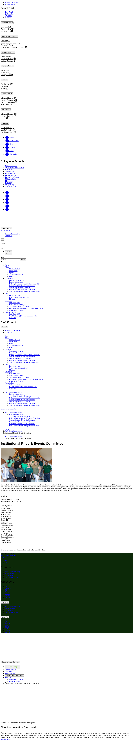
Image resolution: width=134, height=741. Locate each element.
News (7, 592)
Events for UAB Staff (12, 577)
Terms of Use (10, 673)
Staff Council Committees (13, 392)
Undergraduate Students (9, 36)
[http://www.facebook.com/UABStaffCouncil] (5, 561)
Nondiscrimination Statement (10, 662)
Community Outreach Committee (20, 401)
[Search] (2, 239)
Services (4, 70)
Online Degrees (7, 61)
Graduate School (7, 56)
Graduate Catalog (7, 59)
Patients (4, 123)
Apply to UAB (6, 29)
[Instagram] (7, 199)
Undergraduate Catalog (9, 43)
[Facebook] (7, 192)
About (7, 267)
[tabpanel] (67, 259)
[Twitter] (7, 196)
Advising (4, 41)
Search (3, 257)
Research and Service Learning (12, 47)
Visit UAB (5, 27)
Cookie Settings (12, 667)
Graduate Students (8, 52)
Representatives (10, 573)
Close (4, 327)
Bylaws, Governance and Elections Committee (24, 398)
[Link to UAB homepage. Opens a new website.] (19, 638)
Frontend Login (14, 681)
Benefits (4, 86)
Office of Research (8, 114)
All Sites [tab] (8, 254)
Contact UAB (10, 670)
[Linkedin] (7, 209)
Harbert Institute (7, 116)
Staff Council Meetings (12, 572)
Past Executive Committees (22, 396)
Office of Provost (7, 98)
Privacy (8, 671)
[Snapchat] (7, 206)
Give (6, 590)
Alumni (4, 80)
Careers (7, 596)
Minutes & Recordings (12, 234)
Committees (9, 278)
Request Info (6, 31)
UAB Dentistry (6, 130)
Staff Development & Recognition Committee (24, 405)
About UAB (5, 617)
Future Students (7, 22)
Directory (8, 293)
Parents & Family (7, 66)
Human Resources (8, 100)
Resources (5, 72)
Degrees (7, 588)
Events (3, 88)
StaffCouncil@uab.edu (8, 555)
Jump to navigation (11, 2)
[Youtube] (7, 202)
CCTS (3, 118)
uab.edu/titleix (5, 739)
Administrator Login (16, 679)
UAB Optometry (7, 132)
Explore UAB (6, 228)
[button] (67, 409)
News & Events (10, 312)
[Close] (12, 8)
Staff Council (6, 104)
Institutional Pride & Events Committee (22, 403)
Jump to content (10, 4)
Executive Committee (16, 394)
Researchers (6, 109)
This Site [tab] (8, 251)
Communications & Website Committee (22, 400)
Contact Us (8, 236)
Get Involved (6, 84)
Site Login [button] (8, 677)
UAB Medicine (6, 128)
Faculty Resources (8, 102)
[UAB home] (67, 226)
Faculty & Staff (6, 93)
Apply (7, 586)
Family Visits (6, 75)
